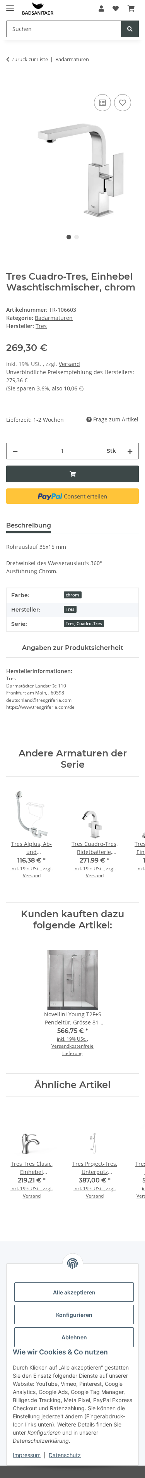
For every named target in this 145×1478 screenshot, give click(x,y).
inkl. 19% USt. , (72, 1039)
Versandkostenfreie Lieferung (72, 1049)
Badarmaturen (54, 317)
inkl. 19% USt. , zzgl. (31, 868)
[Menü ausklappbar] (10, 5)
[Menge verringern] (15, 451)
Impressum (27, 1455)
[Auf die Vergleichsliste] (102, 102)
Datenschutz (65, 1455)
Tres (70, 609)
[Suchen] (130, 29)
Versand (69, 364)
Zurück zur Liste (30, 59)
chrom (72, 595)
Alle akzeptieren (74, 1292)
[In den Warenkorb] (12, 83)
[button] (101, 8)
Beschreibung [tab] (28, 525)
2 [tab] (76, 237)
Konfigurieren (74, 1314)
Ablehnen (74, 1337)
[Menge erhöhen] (129, 451)
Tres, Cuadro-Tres (84, 623)
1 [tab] (69, 237)
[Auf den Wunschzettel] (122, 102)
